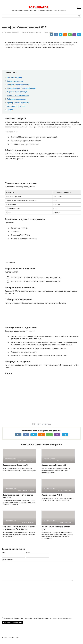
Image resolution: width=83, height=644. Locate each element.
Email (28, 553)
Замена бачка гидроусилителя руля (56, 528)
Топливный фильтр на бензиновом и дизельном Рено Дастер (19, 528)
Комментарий (7, 560)
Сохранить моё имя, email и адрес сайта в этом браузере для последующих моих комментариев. (38, 618)
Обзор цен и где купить (16, 106)
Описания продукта (14, 78)
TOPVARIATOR (38, 7)
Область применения (15, 81)
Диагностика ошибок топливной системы (18, 496)
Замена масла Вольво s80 (54, 465)
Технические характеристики (18, 85)
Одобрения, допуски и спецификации (21, 88)
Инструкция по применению (18, 95)
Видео (10, 110)
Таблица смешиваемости (16, 99)
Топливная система (34, 32)
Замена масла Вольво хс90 (15, 465)
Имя (3, 553)
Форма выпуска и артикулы (17, 92)
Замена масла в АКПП (52, 495)
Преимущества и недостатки (18, 103)
